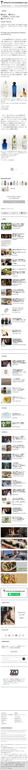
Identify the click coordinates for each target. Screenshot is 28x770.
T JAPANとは (3, 713)
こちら (17, 682)
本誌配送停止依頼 (17, 720)
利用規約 (16, 713)
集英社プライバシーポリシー (20, 714)
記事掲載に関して (17, 718)
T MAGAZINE (3, 723)
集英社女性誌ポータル (18, 721)
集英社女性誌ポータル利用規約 (7, 714)
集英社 (2, 721)
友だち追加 (14, 201)
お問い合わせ (3, 716)
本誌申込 (21, 617)
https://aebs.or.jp (6, 684)
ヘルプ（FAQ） (17, 716)
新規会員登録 (14, 651)
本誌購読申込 (3, 720)
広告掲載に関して (4, 718)
